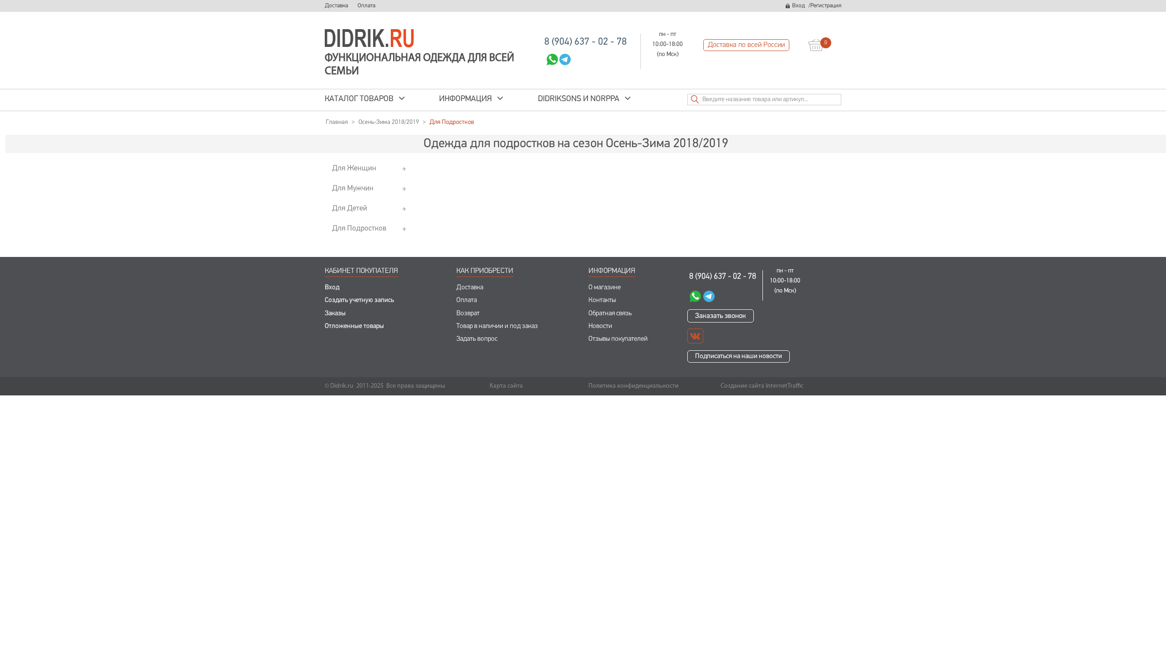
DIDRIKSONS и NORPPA (578, 99)
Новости (600, 326)
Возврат (468, 313)
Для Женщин (354, 168)
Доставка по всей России (746, 45)
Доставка (336, 6)
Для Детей (349, 208)
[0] (816, 45)
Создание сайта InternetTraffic (762, 386)
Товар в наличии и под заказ (497, 326)
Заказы (335, 313)
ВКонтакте (695, 335)
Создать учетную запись (359, 300)
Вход (798, 6)
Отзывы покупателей (618, 339)
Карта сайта (506, 386)
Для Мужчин (352, 188)
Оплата (366, 6)
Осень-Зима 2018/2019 (388, 122)
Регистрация (825, 6)
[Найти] (695, 99)
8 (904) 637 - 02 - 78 (585, 42)
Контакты (602, 300)
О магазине (604, 287)
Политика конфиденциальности (633, 386)
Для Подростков (359, 228)
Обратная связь (610, 313)
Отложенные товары (354, 326)
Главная (337, 122)
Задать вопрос (476, 339)
